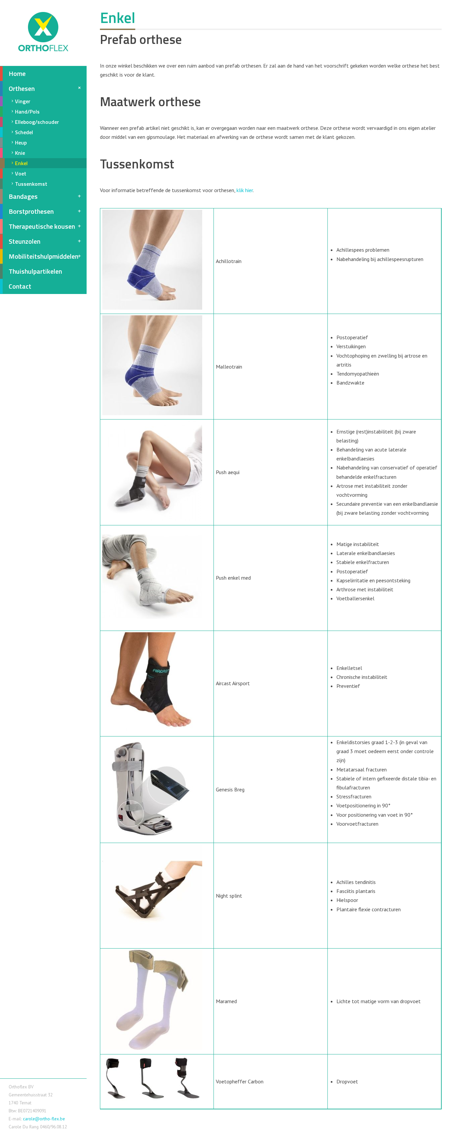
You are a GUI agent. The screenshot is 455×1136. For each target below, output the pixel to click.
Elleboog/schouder (37, 122)
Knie (20, 153)
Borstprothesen (31, 211)
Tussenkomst (31, 184)
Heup (21, 142)
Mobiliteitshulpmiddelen (43, 256)
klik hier (244, 190)
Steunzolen (24, 241)
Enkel (21, 163)
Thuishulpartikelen (35, 271)
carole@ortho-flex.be (44, 1119)
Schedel (24, 132)
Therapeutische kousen (42, 226)
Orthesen (22, 88)
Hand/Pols (27, 112)
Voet (20, 173)
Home (17, 73)
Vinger (22, 101)
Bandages (23, 196)
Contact (20, 286)
